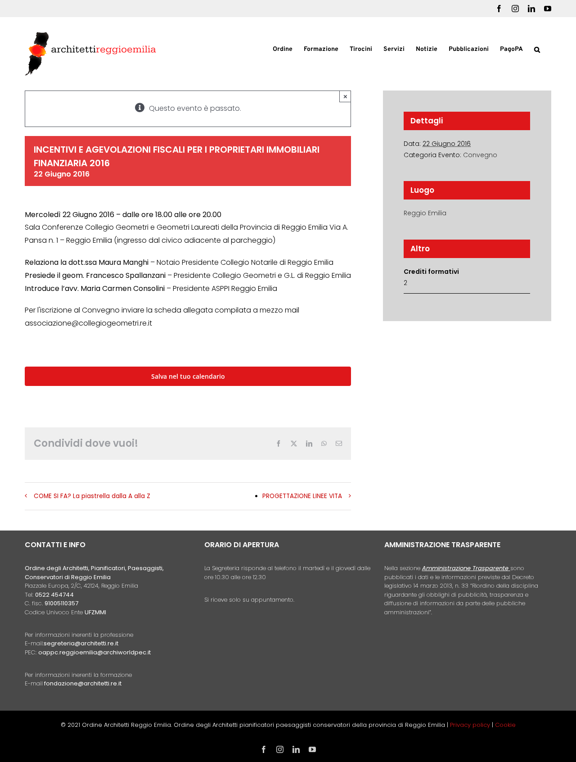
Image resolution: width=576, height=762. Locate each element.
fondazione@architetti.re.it (83, 683)
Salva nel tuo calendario (188, 376)
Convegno (480, 154)
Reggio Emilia (425, 213)
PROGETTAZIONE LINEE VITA (302, 496)
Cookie (505, 725)
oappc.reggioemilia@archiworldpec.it (94, 652)
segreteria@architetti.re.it (81, 643)
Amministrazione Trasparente (465, 568)
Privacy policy (471, 725)
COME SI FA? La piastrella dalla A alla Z (92, 496)
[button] (537, 48)
